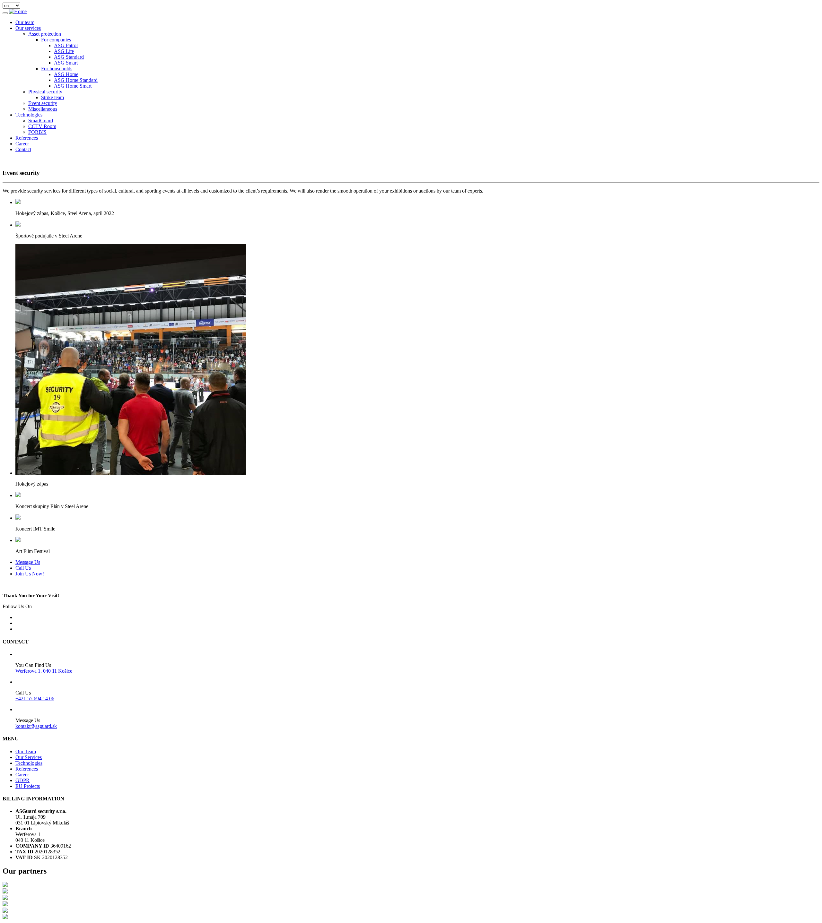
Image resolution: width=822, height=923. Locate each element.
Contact (23, 149)
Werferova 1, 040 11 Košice (43, 671)
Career (22, 143)
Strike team (52, 97)
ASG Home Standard (76, 80)
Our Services (28, 757)
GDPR (22, 780)
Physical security (45, 91)
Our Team (25, 751)
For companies (56, 39)
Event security (42, 103)
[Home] (18, 11)
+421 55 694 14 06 (34, 698)
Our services (28, 28)
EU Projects (27, 786)
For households (56, 68)
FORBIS (37, 132)
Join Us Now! (29, 573)
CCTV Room (42, 126)
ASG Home (66, 74)
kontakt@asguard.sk (36, 726)
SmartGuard (40, 120)
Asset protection (44, 34)
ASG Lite (64, 51)
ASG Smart (66, 62)
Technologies (28, 114)
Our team (24, 22)
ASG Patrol (66, 45)
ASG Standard (69, 57)
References (26, 138)
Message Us (27, 562)
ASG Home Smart (73, 86)
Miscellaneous (42, 109)
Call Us (23, 568)
